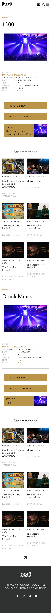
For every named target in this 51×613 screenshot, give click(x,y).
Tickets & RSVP (17, 106)
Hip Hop (19, 91)
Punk (18, 363)
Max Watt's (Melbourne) (14, 75)
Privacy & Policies (18, 585)
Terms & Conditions (33, 588)
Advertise (38, 585)
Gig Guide (7, 17)
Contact (11, 588)
